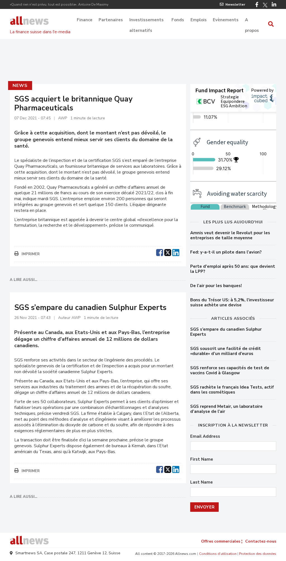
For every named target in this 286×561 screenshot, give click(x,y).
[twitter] (167, 252)
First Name (201, 459)
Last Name (201, 482)
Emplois (198, 20)
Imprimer (31, 254)
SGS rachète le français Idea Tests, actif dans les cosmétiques (232, 390)
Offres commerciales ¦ (221, 541)
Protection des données (257, 553)
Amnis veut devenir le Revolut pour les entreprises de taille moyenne (230, 235)
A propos (252, 20)
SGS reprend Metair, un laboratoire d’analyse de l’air (226, 409)
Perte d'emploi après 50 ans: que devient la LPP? (232, 269)
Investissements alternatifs (146, 20)
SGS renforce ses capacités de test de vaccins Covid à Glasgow (229, 370)
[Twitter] (265, 5)
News (20, 85)
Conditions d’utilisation (218, 553)
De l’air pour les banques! (216, 285)
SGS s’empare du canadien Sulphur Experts (226, 332)
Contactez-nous (260, 541)
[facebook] (159, 252)
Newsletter (235, 4)
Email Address (205, 436)
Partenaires (111, 20)
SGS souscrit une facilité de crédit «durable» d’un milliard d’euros (225, 351)
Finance (84, 20)
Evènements (226, 20)
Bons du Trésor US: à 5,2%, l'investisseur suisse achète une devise (232, 302)
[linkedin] (175, 252)
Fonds (177, 20)
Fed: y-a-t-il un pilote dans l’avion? (226, 252)
